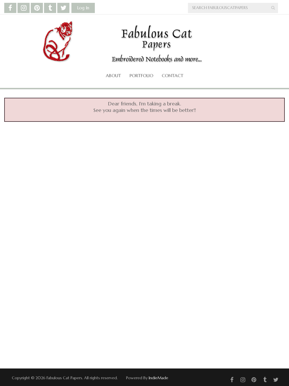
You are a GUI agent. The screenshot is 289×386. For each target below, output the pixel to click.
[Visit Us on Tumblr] (50, 8)
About (113, 75)
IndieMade (158, 377)
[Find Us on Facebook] (10, 8)
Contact (172, 75)
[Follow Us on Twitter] (63, 8)
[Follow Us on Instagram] (23, 8)
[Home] (140, 42)
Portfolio (141, 75)
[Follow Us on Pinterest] (37, 8)
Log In (83, 7)
